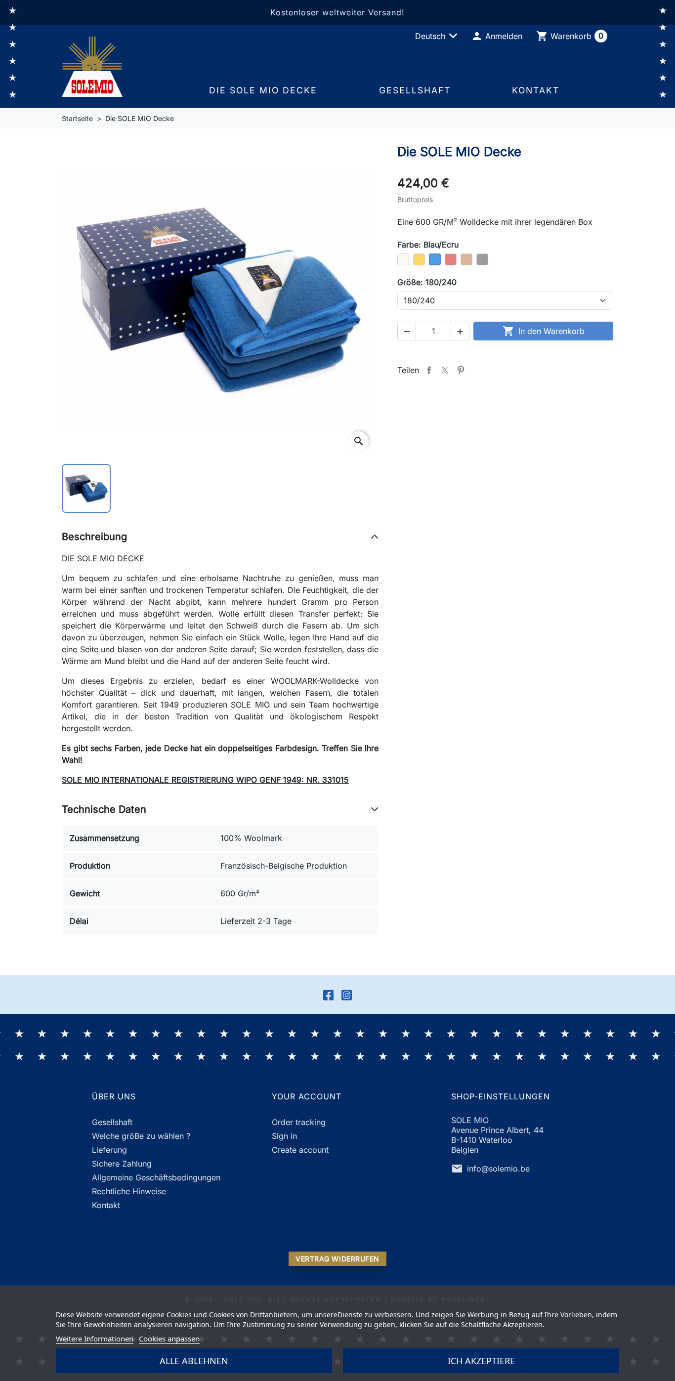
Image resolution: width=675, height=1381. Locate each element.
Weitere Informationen (94, 1338)
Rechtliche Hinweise (129, 1191)
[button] (496, 36)
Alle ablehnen (194, 1361)
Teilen (429, 370)
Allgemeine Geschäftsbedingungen (156, 1177)
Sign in (284, 1136)
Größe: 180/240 (427, 282)
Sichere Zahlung (122, 1164)
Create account (300, 1150)
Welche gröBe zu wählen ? (141, 1136)
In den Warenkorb (544, 331)
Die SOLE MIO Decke (263, 90)
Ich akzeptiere (481, 1361)
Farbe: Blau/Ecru (428, 245)
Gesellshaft (415, 90)
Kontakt (535, 90)
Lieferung (109, 1150)
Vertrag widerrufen (337, 1259)
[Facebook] (328, 994)
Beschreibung (94, 537)
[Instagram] (346, 994)
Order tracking (299, 1122)
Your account (306, 1096)
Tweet (445, 370)
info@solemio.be (498, 1168)
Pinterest (460, 370)
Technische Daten (104, 809)
